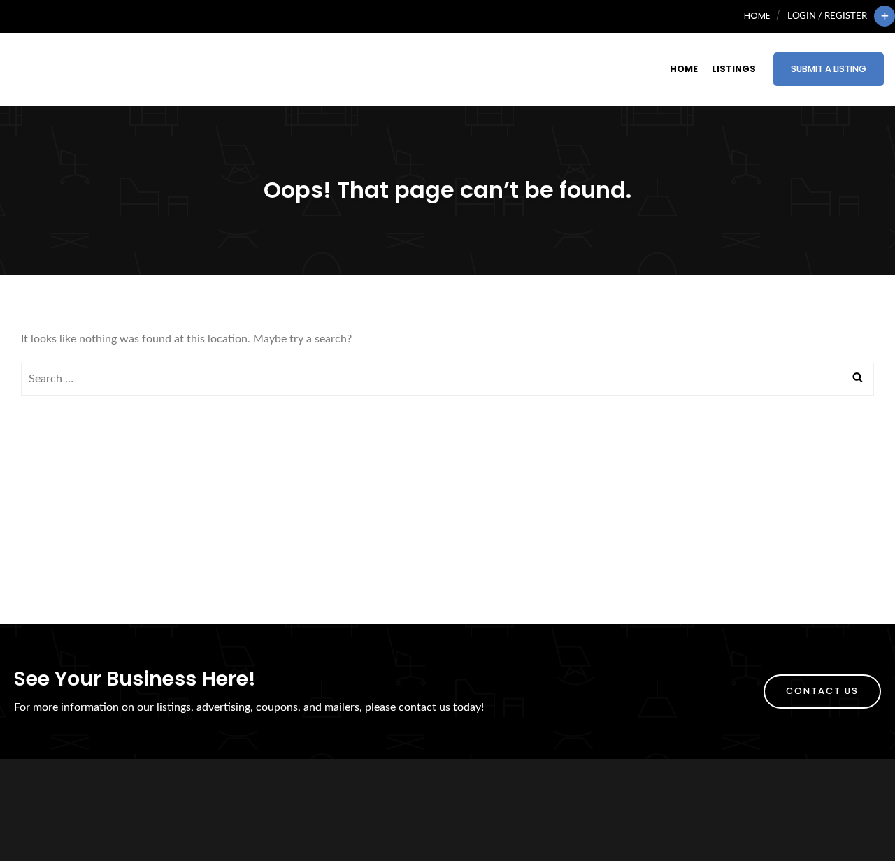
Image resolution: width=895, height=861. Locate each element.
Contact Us (822, 691)
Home (757, 16)
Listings (734, 69)
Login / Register (827, 16)
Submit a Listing (828, 69)
